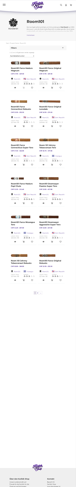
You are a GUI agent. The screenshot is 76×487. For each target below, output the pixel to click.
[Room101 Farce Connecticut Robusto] (23, 102)
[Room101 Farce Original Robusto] (52, 256)
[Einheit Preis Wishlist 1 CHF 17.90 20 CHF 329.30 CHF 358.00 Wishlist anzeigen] (60, 88)
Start (7, 43)
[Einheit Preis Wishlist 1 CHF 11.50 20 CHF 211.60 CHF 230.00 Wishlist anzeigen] (32, 204)
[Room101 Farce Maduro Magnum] (23, 63)
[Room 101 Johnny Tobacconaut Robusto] (23, 256)
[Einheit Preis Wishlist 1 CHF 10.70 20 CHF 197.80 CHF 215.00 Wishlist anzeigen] (60, 165)
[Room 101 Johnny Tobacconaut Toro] (52, 140)
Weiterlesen (31, 35)
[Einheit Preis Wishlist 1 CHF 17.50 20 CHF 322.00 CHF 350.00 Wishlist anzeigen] (32, 165)
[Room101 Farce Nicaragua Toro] (23, 217)
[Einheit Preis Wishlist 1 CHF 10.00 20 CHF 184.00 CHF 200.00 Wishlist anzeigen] (32, 281)
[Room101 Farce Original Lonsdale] (52, 102)
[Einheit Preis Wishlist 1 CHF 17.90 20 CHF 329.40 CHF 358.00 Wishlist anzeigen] (32, 88)
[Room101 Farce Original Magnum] (52, 63)
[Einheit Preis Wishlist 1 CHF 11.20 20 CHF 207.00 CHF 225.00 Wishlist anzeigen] (32, 242)
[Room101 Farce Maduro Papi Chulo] (23, 179)
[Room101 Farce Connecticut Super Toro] (23, 140)
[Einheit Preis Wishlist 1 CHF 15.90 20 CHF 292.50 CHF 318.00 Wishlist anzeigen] (32, 127)
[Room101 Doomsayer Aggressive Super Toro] (52, 217)
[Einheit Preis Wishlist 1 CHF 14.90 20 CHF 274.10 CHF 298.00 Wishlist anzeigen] (60, 127)
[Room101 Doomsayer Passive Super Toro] (52, 179)
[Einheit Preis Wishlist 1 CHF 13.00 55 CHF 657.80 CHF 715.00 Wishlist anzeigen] (60, 204)
